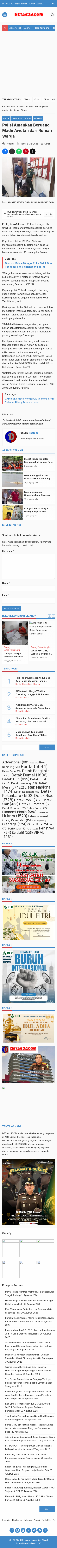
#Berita (26, 99)
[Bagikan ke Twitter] (12, 151)
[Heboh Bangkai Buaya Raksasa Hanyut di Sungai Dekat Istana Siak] (12, 479)
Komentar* (8, 551)
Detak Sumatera (36, 804)
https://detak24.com (32, 423)
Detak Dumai (21, 725)
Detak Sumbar (14, 808)
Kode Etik (46, 1520)
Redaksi (34, 432)
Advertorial (15, 28)
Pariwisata (17, 828)
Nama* (6, 583)
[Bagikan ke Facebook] (5, 151)
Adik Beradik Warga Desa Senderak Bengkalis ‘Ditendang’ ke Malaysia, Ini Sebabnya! (33, 707)
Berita (6, 118)
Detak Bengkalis (45, 647)
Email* (5, 595)
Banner (27, 28)
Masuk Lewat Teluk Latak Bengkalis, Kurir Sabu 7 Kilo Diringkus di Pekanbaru (30, 734)
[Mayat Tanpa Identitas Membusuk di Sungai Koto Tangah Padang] (12, 463)
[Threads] (23, 1530)
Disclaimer (17, 1520)
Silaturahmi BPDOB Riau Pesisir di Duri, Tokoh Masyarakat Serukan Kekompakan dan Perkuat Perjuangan (28, 1346)
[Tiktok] (34, 1530)
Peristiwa (38, 118)
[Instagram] (17, 1530)
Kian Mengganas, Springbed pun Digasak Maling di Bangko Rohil (37, 495)
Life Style (39, 820)
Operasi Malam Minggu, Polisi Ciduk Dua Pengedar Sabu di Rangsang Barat (28, 265)
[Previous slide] (49, 616)
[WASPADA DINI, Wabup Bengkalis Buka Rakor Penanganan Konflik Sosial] (42, 633)
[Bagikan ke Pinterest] (26, 151)
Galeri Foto (43, 812)
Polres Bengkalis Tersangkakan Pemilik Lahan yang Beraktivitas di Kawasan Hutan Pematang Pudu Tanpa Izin (28, 1395)
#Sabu (37, 99)
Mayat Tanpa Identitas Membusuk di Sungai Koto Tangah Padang (38, 461)
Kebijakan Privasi (32, 1520)
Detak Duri (16, 779)
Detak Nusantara (27, 791)
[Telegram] (39, 1530)
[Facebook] (12, 1530)
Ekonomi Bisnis (22, 698)
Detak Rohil (28, 800)
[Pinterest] (45, 1530)
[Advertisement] (28, 64)
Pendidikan (32, 829)
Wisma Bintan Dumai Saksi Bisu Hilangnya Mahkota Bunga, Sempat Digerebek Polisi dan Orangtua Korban (28, 1370)
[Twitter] (28, 1530)
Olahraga (14, 824)
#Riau (46, 99)
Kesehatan (21, 820)
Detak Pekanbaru (12, 650)
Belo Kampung (41, 28)
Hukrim (28, 118)
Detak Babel (11, 771)
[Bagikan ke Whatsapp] (19, 151)
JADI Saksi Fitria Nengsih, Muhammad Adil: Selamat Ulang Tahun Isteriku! (30, 400)
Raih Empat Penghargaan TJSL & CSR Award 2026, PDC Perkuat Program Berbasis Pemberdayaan (27, 1407)
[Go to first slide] (53, 616)
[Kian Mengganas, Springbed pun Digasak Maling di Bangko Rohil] (12, 496)
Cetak (47, 143)
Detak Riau (17, 118)
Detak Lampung (24, 783)
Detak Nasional (26, 789)
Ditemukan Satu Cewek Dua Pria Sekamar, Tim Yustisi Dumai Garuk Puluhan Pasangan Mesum (33, 721)
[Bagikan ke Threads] (33, 151)
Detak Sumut (37, 808)
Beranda (6, 1520)
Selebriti (22, 833)
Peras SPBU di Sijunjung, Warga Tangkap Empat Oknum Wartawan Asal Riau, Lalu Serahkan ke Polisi (29, 1428)
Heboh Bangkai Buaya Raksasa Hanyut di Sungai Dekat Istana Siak (38, 478)
